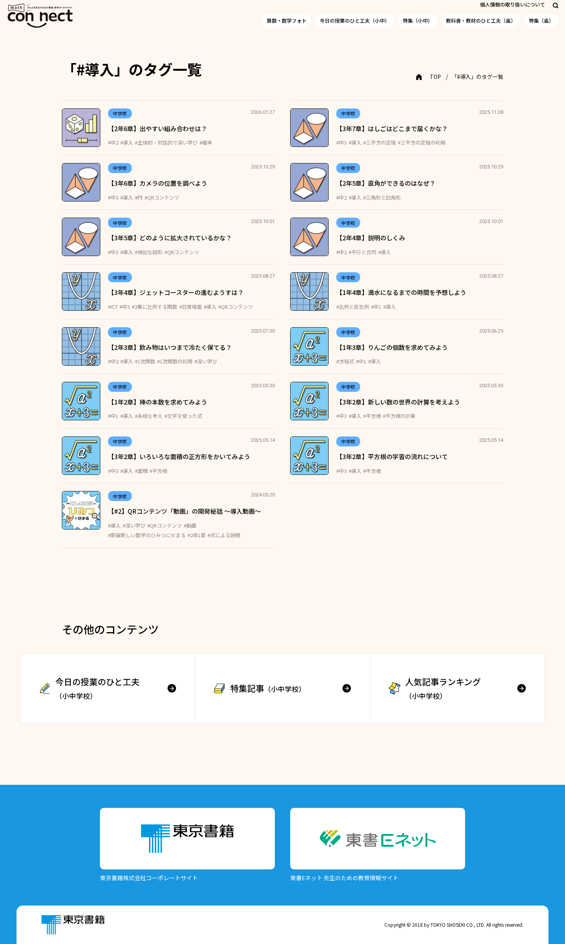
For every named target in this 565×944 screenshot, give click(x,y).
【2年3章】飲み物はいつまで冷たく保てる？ (170, 347)
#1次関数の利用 (175, 361)
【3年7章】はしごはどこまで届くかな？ (392, 128)
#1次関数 (145, 361)
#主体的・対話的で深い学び (166, 142)
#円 (139, 197)
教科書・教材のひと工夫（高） (481, 20)
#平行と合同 (362, 252)
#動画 (190, 525)
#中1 (376, 306)
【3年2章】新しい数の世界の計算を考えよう (398, 401)
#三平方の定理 (379, 142)
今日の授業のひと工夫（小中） (355, 20)
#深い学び (205, 361)
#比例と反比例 (352, 306)
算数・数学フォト (287, 20)
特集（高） (541, 20)
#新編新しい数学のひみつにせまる (147, 535)
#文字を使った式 (183, 416)
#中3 (341, 142)
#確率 (205, 142)
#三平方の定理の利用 (421, 142)
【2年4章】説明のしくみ (370, 237)
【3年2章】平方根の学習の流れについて (392, 456)
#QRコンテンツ (162, 197)
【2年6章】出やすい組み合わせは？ (157, 128)
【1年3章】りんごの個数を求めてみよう (392, 347)
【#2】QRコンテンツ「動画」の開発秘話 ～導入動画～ (184, 511)
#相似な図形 (149, 252)
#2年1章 (197, 535)
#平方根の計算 (399, 416)
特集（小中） (418, 20)
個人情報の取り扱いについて (512, 4)
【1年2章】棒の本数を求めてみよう (157, 401)
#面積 (141, 470)
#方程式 (345, 361)
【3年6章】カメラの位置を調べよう (157, 183)
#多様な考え (149, 416)
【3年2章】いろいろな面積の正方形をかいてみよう (179, 456)
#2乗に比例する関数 (154, 306)
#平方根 (372, 416)
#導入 (126, 142)
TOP (435, 76)
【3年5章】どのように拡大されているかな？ (170, 237)
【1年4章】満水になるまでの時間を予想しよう (401, 292)
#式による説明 (224, 535)
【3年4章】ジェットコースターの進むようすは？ (176, 292)
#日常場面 (190, 306)
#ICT (113, 306)
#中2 (113, 142)
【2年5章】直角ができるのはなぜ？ (385, 183)
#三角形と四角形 (382, 197)
